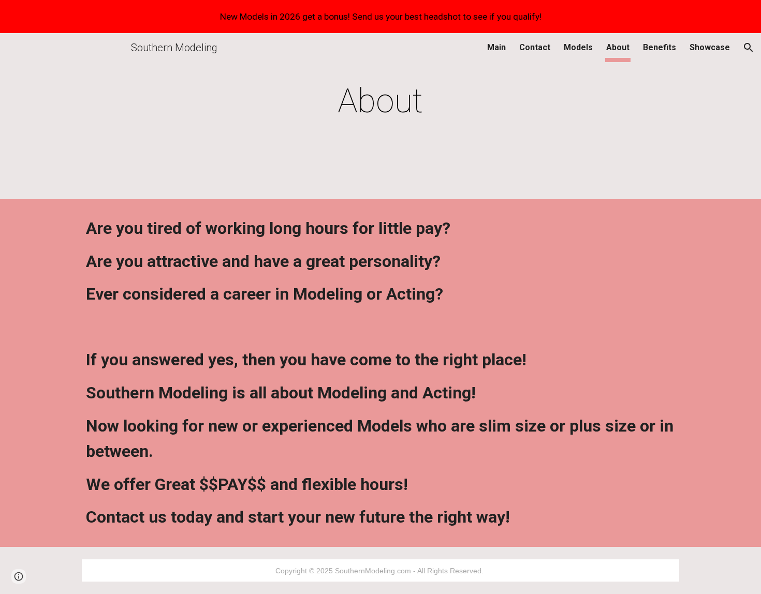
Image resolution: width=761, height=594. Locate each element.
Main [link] (496, 47)
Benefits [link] (659, 47)
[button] (748, 47)
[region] (380, 16)
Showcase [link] (710, 47)
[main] (380, 101)
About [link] (618, 47)
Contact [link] (534, 47)
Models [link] (578, 47)
